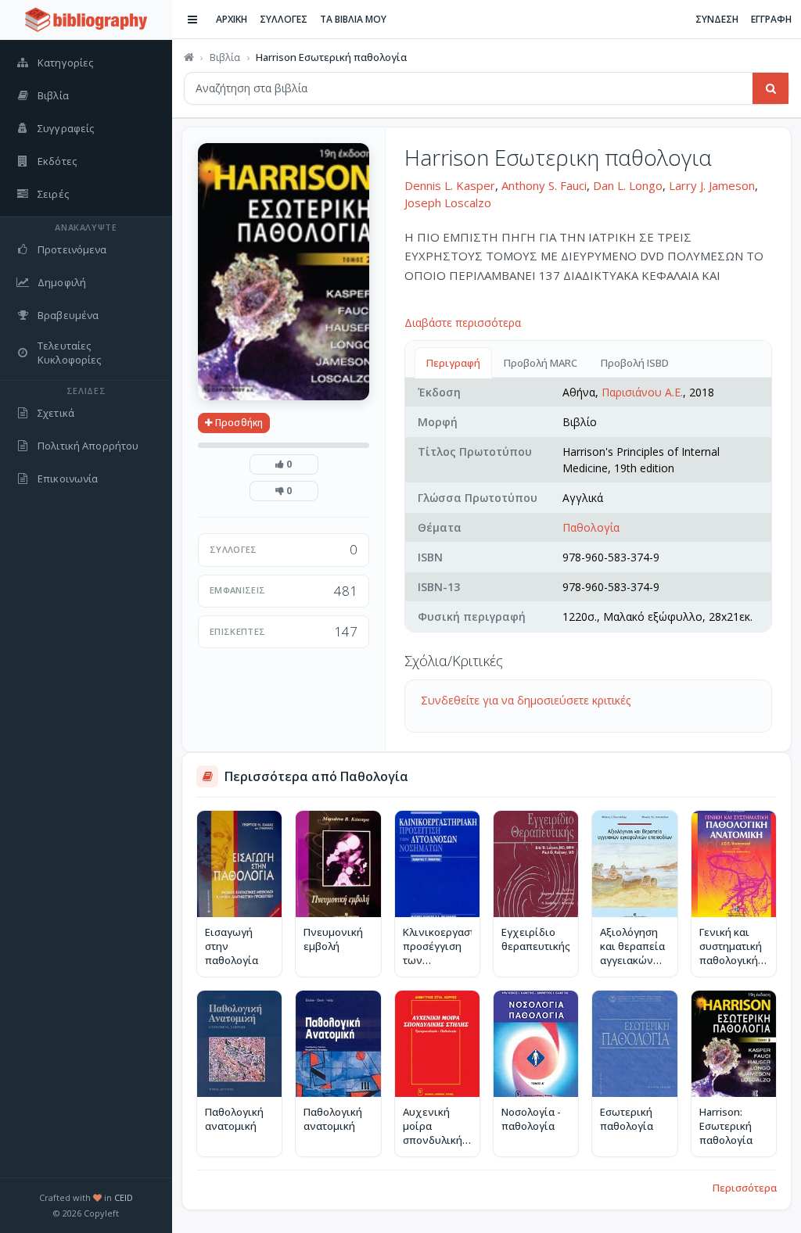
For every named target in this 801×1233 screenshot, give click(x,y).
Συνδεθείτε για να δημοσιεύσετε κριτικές (525, 700)
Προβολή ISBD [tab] (635, 363)
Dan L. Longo (628, 185)
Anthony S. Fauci (544, 185)
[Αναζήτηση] (770, 88)
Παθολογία (591, 527)
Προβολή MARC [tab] (540, 363)
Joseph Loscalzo (447, 202)
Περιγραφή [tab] (453, 363)
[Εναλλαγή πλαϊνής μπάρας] (192, 19)
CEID (123, 1197)
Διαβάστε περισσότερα (462, 322)
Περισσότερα (745, 1188)
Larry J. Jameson (712, 185)
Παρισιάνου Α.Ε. (642, 392)
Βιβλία (225, 57)
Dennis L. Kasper (449, 185)
